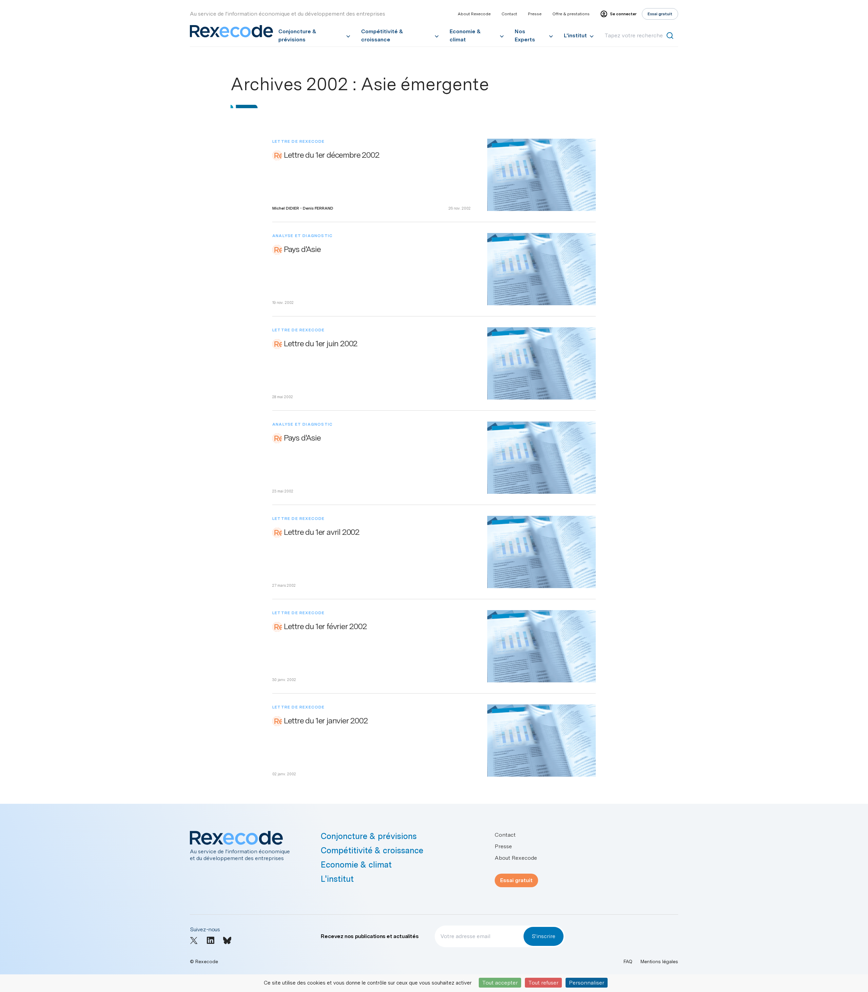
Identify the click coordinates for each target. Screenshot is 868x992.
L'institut (575, 35)
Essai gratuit (516, 880)
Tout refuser (543, 982)
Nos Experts (525, 35)
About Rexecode (474, 14)
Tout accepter (500, 982)
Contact (509, 14)
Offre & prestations (571, 14)
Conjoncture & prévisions (297, 35)
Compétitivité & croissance (382, 35)
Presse (534, 14)
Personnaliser (586, 982)
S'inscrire (543, 936)
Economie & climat (465, 35)
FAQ (628, 961)
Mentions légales (659, 961)
